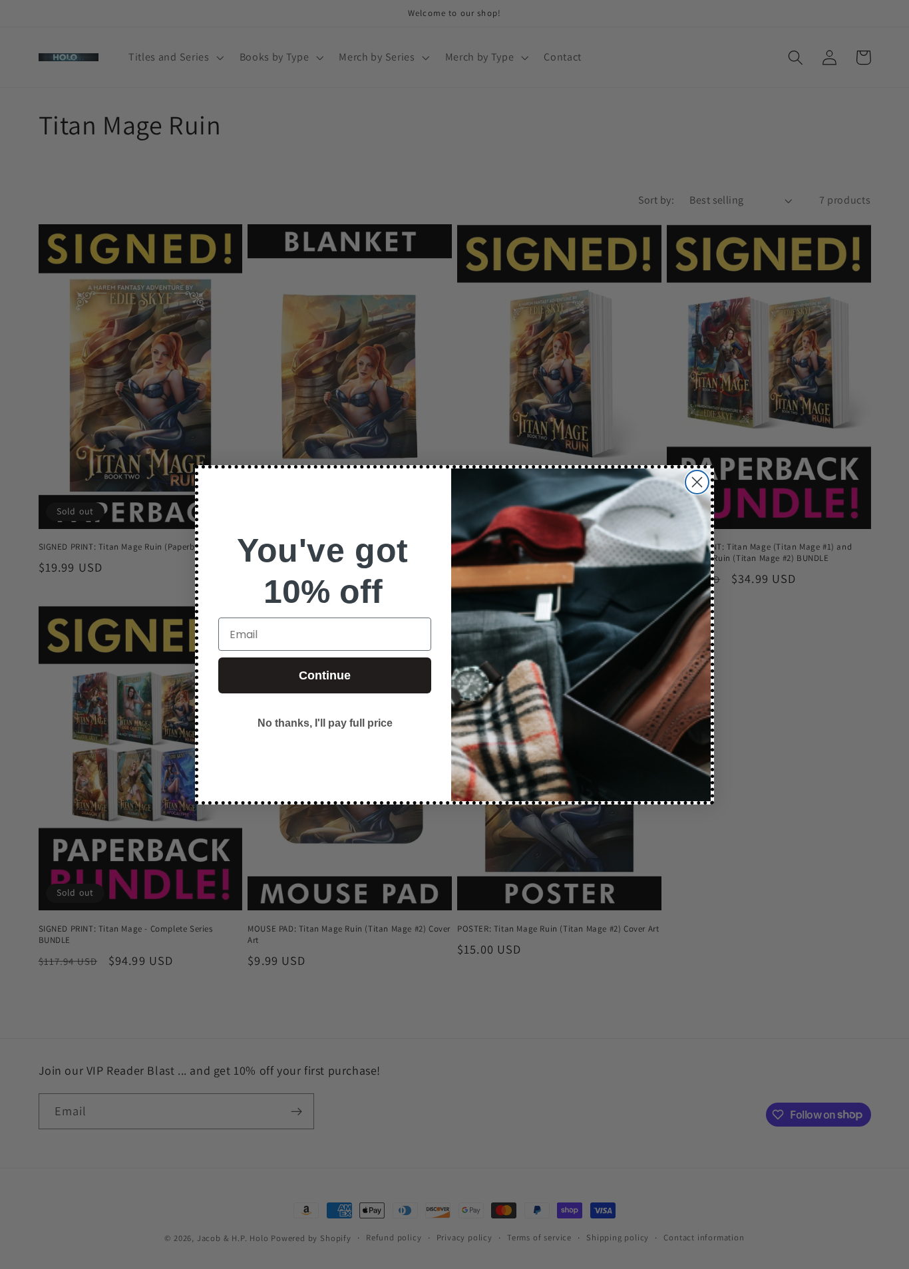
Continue (325, 675)
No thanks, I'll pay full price (325, 723)
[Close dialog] (697, 482)
